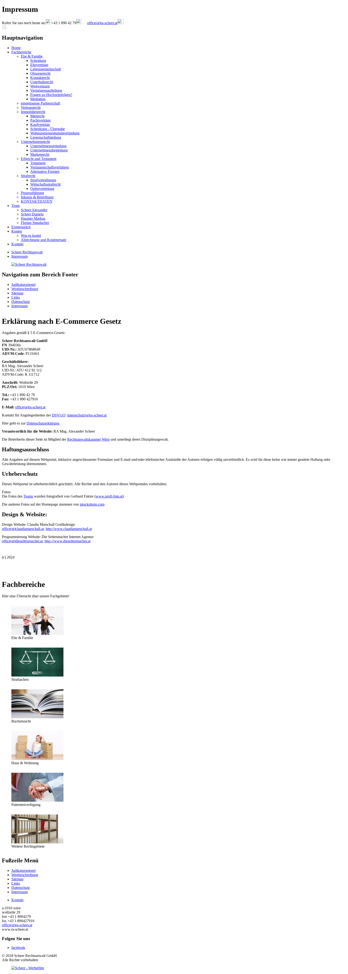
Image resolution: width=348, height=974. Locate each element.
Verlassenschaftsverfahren (49, 167)
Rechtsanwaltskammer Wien (88, 439)
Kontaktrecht (40, 78)
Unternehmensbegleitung (49, 150)
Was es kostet (31, 235)
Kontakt (17, 244)
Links (15, 297)
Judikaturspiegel (23, 285)
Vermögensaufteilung (46, 90)
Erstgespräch (21, 227)
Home (16, 48)
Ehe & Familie (32, 56)
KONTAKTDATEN (36, 201)
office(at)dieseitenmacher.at (22, 541)
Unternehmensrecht (35, 142)
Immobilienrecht (33, 112)
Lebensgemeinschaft (45, 69)
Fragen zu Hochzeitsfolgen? (51, 95)
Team (15, 206)
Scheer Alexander (34, 210)
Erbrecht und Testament (38, 159)
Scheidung (38, 61)
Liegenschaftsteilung (45, 137)
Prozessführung (32, 193)
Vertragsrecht (30, 107)
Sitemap (17, 293)
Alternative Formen (44, 171)
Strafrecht (28, 176)
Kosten (16, 231)
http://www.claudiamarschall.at (69, 529)
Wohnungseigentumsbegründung (55, 133)
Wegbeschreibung (24, 289)
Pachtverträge (40, 120)
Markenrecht (39, 154)
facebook (18, 948)
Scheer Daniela (32, 214)
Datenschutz (20, 302)
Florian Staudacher (35, 223)
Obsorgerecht (40, 73)
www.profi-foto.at (109, 496)
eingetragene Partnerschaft (40, 103)
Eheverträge (39, 65)
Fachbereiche (21, 52)
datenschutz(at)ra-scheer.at (87, 415)
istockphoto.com (92, 504)
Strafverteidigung (43, 180)
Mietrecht (37, 116)
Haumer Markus (33, 218)
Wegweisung (40, 86)
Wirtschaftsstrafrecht (45, 184)
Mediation (37, 99)
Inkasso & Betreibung (37, 197)
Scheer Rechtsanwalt (27, 252)
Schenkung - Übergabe (47, 129)
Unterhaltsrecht (41, 82)
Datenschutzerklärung (43, 423)
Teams (28, 496)
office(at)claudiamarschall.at (23, 529)
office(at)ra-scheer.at (30, 407)
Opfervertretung (42, 189)
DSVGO (58, 415)
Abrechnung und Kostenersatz (43, 240)
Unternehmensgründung (48, 146)
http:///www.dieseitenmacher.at (67, 541)
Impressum (19, 256)
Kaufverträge (40, 125)
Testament (37, 163)
